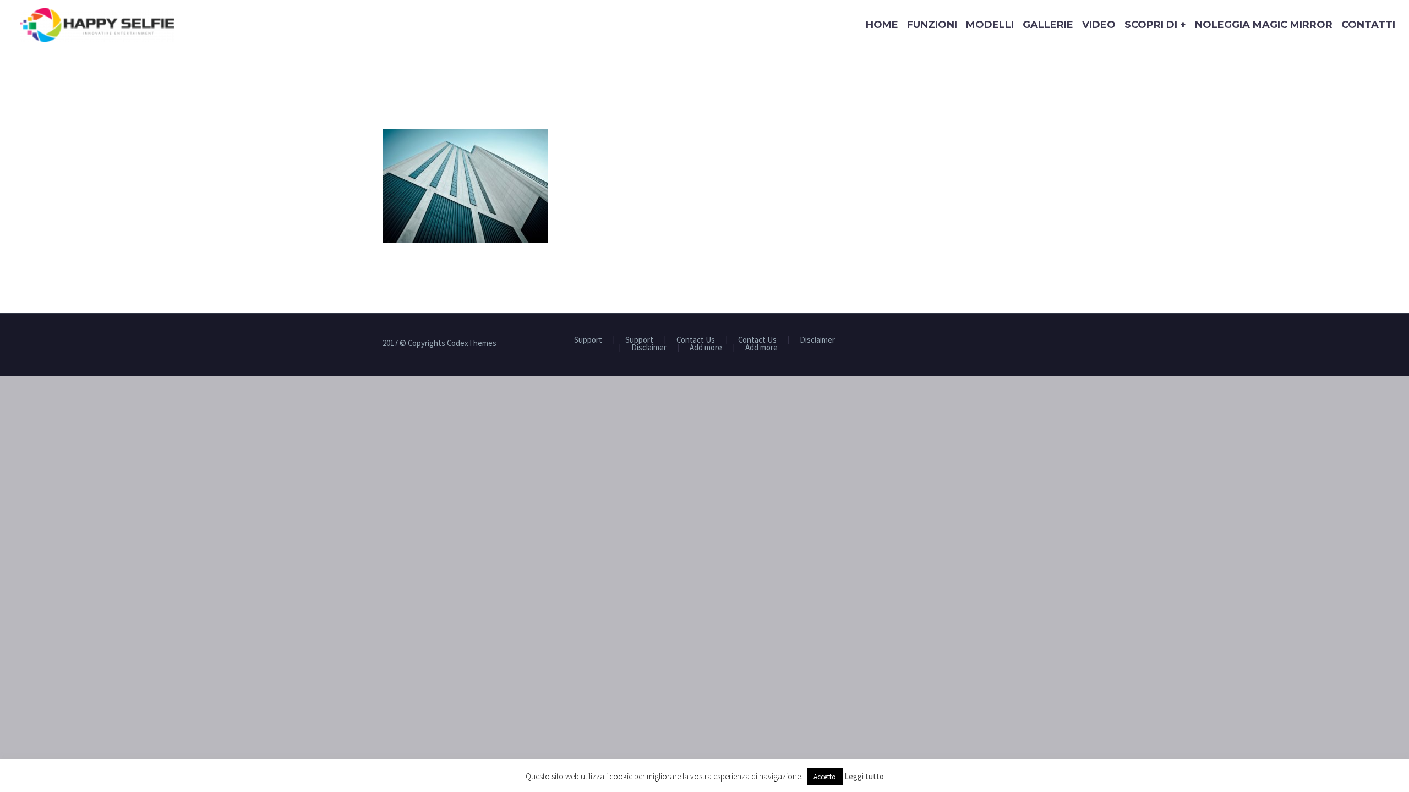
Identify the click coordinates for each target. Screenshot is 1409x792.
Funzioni (932, 25)
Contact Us (695, 340)
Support (588, 340)
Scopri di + (1155, 25)
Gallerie (1048, 25)
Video (1099, 25)
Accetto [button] (824, 777)
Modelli (990, 25)
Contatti (1368, 25)
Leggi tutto (864, 776)
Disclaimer (817, 340)
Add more (706, 348)
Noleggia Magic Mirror (1263, 25)
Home (882, 25)
